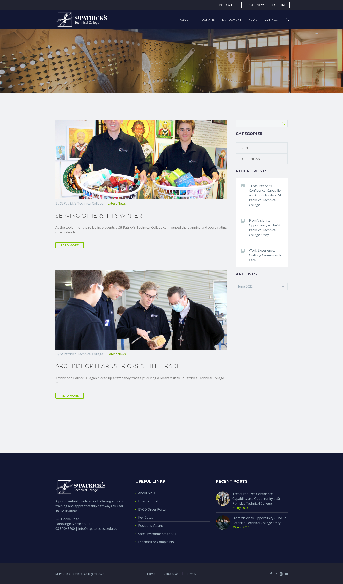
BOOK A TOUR (228, 5)
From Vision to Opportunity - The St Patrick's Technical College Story (259, 520)
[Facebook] (271, 574)
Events (245, 148)
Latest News (116, 203)
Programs (206, 19)
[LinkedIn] (276, 574)
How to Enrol (148, 501)
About (185, 19)
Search (283, 123)
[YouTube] (286, 574)
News (252, 19)
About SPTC (147, 493)
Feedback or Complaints (156, 542)
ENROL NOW (255, 5)
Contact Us (171, 573)
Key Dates (145, 517)
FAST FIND (279, 5)
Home (151, 573)
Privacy (191, 573)
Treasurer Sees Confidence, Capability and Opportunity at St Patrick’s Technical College (265, 195)
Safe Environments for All (157, 534)
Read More (70, 245)
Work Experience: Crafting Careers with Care (265, 255)
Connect (272, 19)
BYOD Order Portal (152, 509)
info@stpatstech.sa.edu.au (97, 528)
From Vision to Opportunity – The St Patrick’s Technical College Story (264, 227)
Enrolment (231, 19)
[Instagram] (281, 574)
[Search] (287, 20)
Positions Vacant (150, 525)
